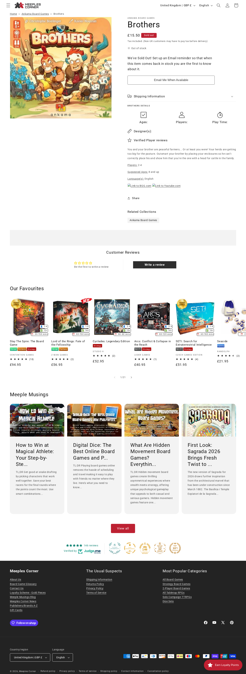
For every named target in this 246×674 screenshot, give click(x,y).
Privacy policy (67, 671)
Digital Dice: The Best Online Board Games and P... (94, 451)
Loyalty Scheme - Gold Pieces (28, 592)
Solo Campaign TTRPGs (177, 597)
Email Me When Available (171, 80)
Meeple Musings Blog (23, 597)
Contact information (132, 671)
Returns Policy (95, 584)
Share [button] (135, 198)
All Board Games (173, 579)
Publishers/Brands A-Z (24, 605)
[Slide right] (131, 377)
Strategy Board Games (176, 584)
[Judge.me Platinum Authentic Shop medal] (114, 548)
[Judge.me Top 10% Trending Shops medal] (175, 548)
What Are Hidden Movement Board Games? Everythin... (150, 454)
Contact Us (17, 588)
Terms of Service (96, 592)
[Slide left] (115, 377)
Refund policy (48, 671)
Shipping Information (99, 579)
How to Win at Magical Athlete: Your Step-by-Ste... (35, 454)
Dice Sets (168, 601)
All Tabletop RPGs (173, 592)
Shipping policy (108, 671)
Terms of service (88, 671)
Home (13, 13)
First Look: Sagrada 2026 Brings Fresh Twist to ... (204, 454)
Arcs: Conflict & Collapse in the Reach (152, 343)
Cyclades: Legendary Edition (111, 341)
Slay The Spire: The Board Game (27, 343)
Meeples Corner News (23, 601)
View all (123, 528)
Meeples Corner (27, 671)
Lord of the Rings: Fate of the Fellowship (68, 343)
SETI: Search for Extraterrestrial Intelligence (194, 343)
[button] (8, 5)
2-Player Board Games (176, 588)
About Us (15, 579)
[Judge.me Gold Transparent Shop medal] (130, 548)
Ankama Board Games (35, 13)
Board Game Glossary (23, 584)
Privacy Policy (94, 588)
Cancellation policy (158, 671)
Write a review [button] (155, 264)
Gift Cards (16, 610)
